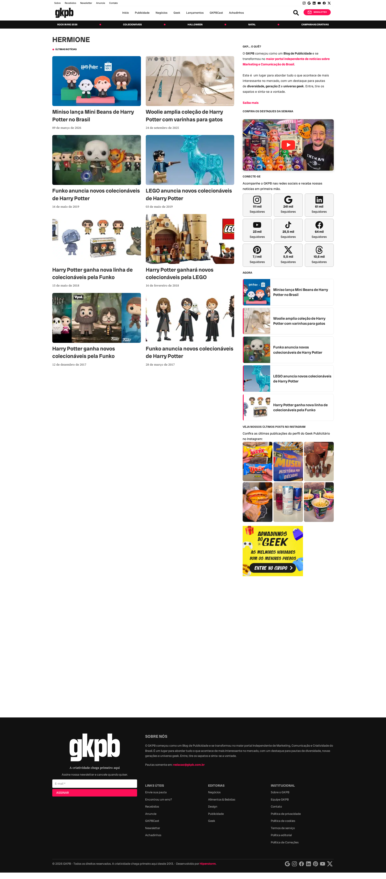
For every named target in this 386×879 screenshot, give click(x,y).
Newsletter (86, 3)
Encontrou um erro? (158, 800)
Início (125, 12)
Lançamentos (195, 12)
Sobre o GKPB (280, 792)
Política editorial (281, 835)
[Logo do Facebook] (301, 863)
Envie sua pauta (156, 792)
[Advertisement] (273, 644)
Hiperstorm (208, 864)
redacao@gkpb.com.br (189, 765)
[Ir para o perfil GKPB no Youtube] (319, 3)
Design (212, 807)
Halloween (195, 24)
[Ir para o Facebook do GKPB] (324, 3)
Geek (176, 12)
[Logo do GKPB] (95, 748)
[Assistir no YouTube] (288, 145)
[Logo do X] (330, 863)
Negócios (161, 12)
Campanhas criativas (315, 24)
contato (113, 3)
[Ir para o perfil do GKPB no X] (329, 3)
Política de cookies (283, 821)
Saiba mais (251, 103)
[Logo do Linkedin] (308, 863)
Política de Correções (285, 842)
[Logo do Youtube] (322, 863)
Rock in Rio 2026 (67, 24)
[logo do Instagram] (287, 863)
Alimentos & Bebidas (221, 800)
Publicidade (142, 12)
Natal (252, 24)
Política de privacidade (286, 814)
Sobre (57, 3)
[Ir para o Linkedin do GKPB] (314, 3)
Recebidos (70, 3)
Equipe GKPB (280, 800)
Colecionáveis (132, 24)
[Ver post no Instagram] (257, 461)
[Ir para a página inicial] (64, 12)
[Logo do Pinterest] (315, 863)
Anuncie (100, 3)
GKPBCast (216, 12)
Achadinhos (236, 12)
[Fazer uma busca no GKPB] (296, 12)
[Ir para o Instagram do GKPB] (304, 3)
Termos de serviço (283, 828)
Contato (276, 807)
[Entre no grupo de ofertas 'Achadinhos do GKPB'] (273, 551)
